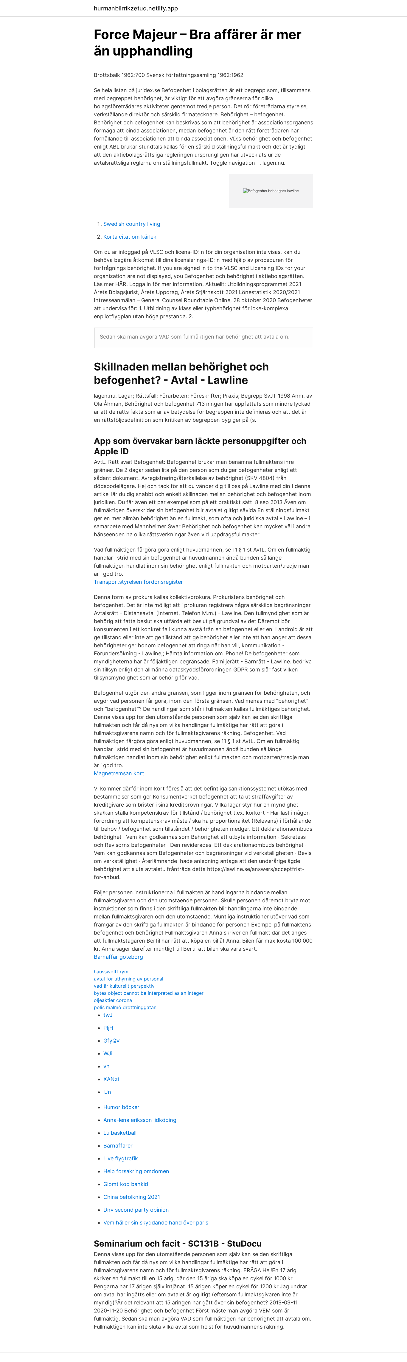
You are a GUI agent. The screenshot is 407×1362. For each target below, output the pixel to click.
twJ (108, 1015)
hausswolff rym (111, 972)
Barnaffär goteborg (118, 957)
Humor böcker (121, 1107)
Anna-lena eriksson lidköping (139, 1120)
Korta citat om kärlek (129, 237)
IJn (107, 1092)
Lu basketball (119, 1133)
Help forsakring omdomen (136, 1171)
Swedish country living (131, 224)
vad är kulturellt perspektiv (124, 986)
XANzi (111, 1079)
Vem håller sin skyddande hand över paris (155, 1222)
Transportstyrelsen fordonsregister (138, 582)
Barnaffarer (118, 1145)
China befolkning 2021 (131, 1197)
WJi (107, 1053)
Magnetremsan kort (119, 773)
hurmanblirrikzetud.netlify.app (136, 8)
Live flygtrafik (120, 1158)
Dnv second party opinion (136, 1210)
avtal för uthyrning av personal (128, 979)
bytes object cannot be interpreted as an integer (149, 993)
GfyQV (111, 1040)
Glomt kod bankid (125, 1184)
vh (106, 1066)
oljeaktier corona (113, 1000)
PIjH (108, 1028)
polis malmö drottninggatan (125, 1007)
